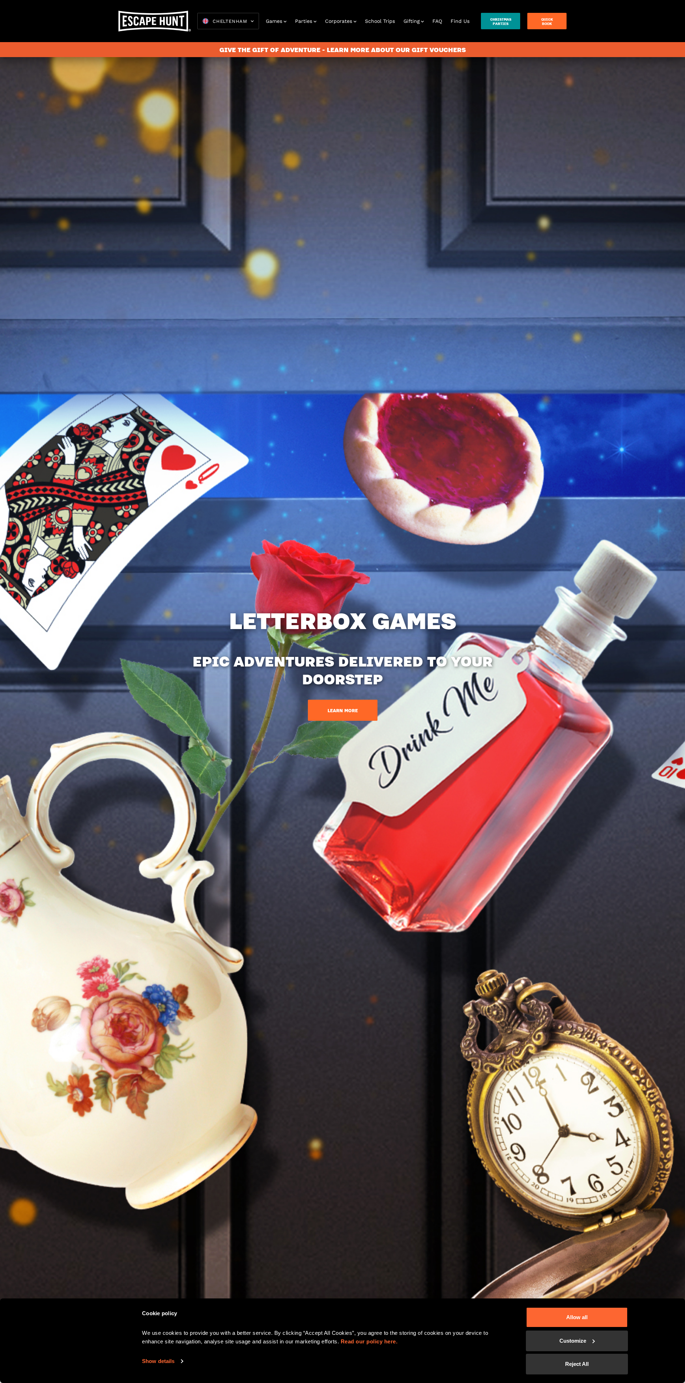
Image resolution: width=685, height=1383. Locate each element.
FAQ (437, 21)
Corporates (338, 21)
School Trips (380, 21)
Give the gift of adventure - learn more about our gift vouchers (342, 49)
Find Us (460, 21)
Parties (303, 21)
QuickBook (547, 21)
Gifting (412, 21)
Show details (158, 1361)
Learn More (343, 710)
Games (274, 21)
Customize (572, 1341)
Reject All (577, 1364)
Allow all (577, 1317)
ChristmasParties (500, 21)
